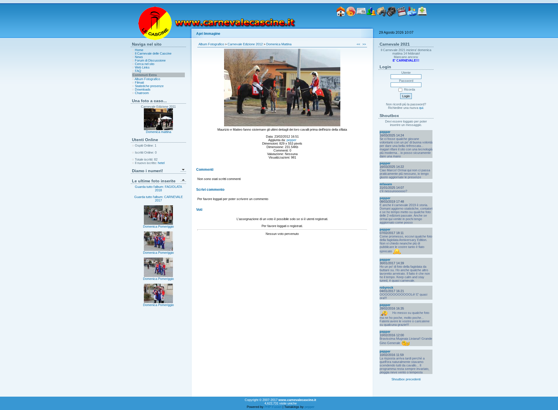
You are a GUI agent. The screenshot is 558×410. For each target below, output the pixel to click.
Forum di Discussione (150, 60)
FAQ (138, 71)
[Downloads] (422, 25)
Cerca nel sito (144, 64)
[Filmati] (402, 25)
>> (364, 44)
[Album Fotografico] (392, 25)
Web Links (142, 67)
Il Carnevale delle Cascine (153, 53)
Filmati (139, 82)
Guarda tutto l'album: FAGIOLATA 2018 (158, 188)
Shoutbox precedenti (406, 379)
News (139, 57)
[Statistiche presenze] (412, 25)
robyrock (386, 287)
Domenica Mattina (278, 44)
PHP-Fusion (273, 407)
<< (358, 44)
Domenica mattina (158, 132)
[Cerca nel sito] (381, 25)
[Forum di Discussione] (371, 25)
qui (421, 107)
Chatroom (142, 93)
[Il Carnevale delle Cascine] (351, 25)
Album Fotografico (147, 79)
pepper (291, 140)
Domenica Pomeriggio (158, 226)
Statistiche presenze (149, 86)
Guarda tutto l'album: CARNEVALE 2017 (158, 198)
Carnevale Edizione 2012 (245, 44)
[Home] (341, 25)
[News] (361, 25)
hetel (161, 163)
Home (139, 50)
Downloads (143, 89)
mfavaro (386, 184)
